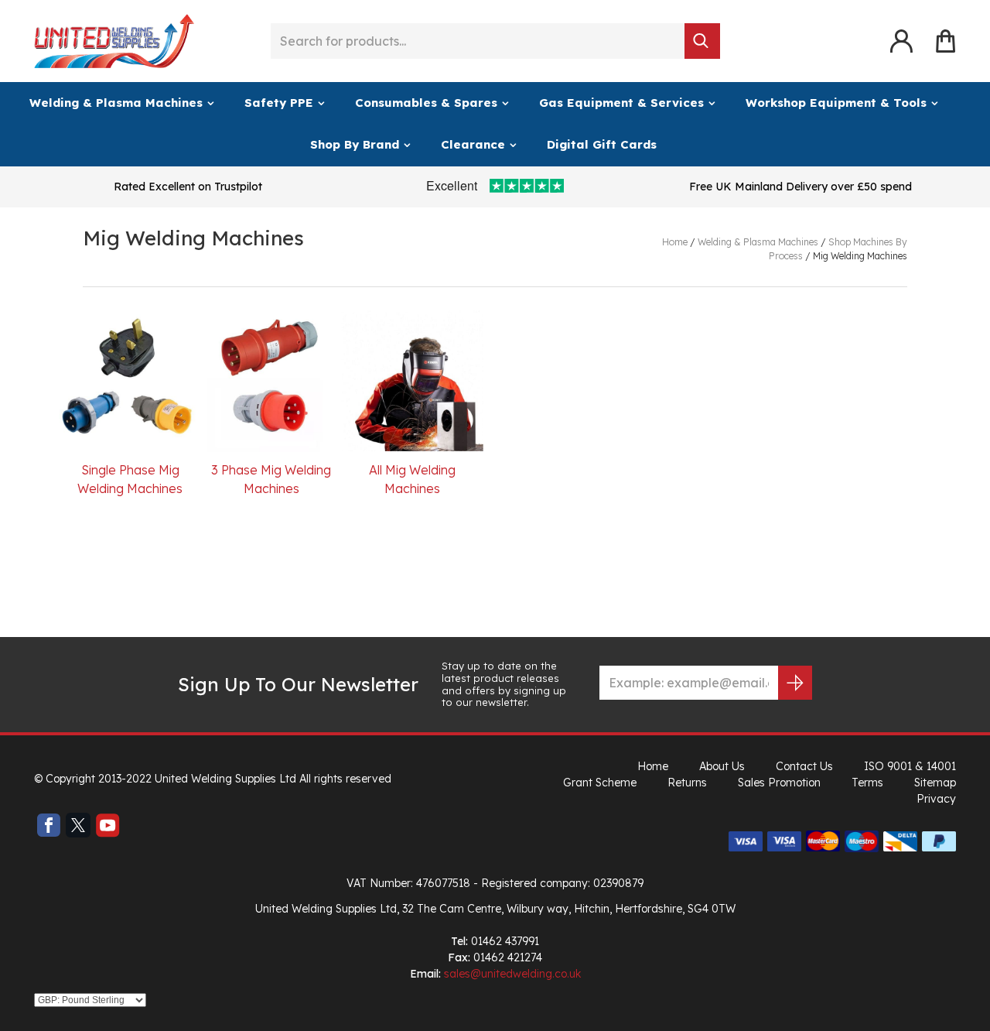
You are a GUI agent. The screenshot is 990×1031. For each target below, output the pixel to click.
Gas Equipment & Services (621, 102)
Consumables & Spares (426, 102)
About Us (722, 766)
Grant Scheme (600, 783)
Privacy (936, 799)
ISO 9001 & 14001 (910, 766)
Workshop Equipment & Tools (836, 102)
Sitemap (935, 783)
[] (702, 41)
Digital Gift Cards (602, 144)
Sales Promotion (779, 783)
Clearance (473, 144)
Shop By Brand (354, 144)
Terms (867, 783)
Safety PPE (278, 102)
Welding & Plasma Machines (116, 102)
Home (652, 766)
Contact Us (804, 766)
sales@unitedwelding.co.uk (512, 974)
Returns (687, 783)
